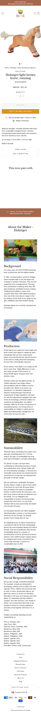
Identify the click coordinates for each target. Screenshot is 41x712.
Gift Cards (20, 671)
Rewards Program (20, 674)
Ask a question (20, 153)
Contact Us (20, 654)
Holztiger (20, 71)
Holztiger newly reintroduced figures (23, 68)
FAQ (20, 657)
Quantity (20, 92)
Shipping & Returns (20, 661)
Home (7, 68)
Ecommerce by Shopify (23, 710)
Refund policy (20, 664)
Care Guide (20, 149)
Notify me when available (20, 111)
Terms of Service (20, 668)
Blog (20, 681)
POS (12, 710)
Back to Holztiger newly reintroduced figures (22, 212)
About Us (20, 678)
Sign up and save (20, 687)
